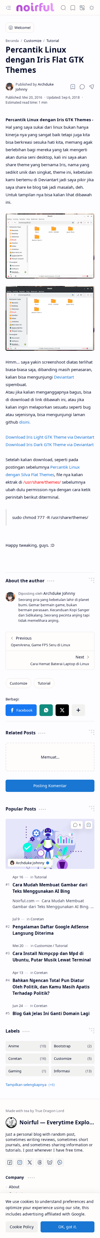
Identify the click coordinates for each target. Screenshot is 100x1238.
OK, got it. (67, 1226)
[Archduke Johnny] (40, 87)
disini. (25, 422)
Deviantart (64, 377)
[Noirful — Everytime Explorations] (35, 7)
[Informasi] (72, 1071)
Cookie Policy (22, 1226)
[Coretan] (37, 918)
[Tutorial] (44, 683)
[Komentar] (77, 825)
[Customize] (18, 683)
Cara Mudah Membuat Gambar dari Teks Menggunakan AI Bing (50, 888)
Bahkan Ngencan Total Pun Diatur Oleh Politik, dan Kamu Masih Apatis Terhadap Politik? (51, 987)
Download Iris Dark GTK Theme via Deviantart (50, 444)
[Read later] (73, 87)
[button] (8, 8)
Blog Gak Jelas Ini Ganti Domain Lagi (51, 1013)
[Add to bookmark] (88, 825)
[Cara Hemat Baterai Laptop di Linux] (50, 660)
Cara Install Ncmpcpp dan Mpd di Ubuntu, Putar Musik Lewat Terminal (51, 957)
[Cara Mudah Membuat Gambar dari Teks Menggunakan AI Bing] (50, 844)
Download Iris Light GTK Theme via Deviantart (50, 437)
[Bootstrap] (72, 1046)
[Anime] (27, 1046)
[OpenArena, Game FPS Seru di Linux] (50, 641)
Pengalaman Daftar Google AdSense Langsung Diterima (50, 930)
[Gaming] (27, 1071)
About (14, 1186)
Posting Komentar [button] (50, 785)
